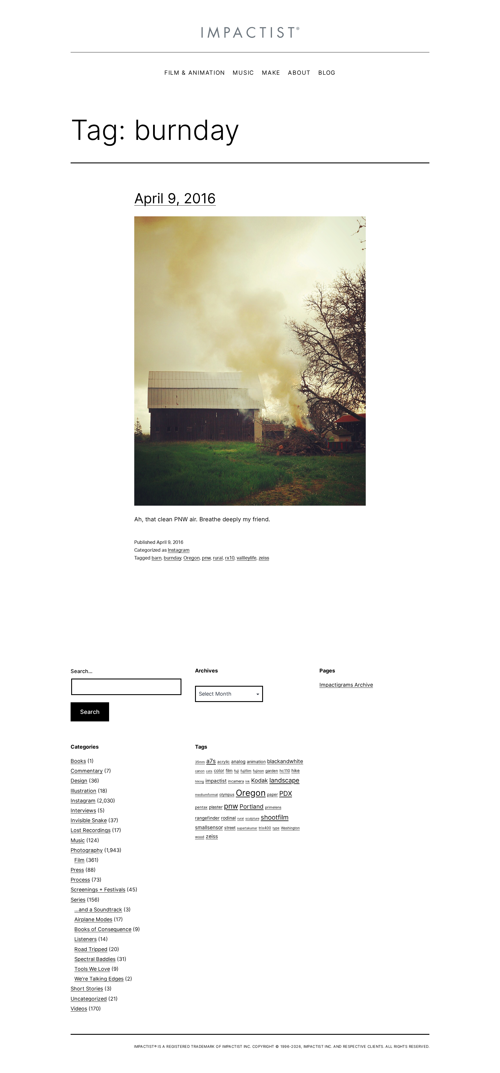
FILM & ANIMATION (194, 72)
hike (295, 770)
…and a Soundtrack (98, 909)
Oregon (191, 558)
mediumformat (206, 795)
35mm (200, 762)
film (229, 770)
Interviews (83, 810)
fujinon (258, 771)
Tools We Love (92, 969)
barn (156, 558)
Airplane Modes (93, 919)
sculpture (252, 818)
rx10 (229, 558)
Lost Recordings (91, 830)
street (230, 827)
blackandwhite (285, 761)
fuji (236, 771)
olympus (226, 794)
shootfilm (274, 817)
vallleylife (246, 558)
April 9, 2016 (175, 198)
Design (79, 781)
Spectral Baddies (94, 959)
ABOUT (299, 72)
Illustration (83, 791)
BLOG (327, 72)
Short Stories (87, 989)
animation (256, 761)
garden (271, 770)
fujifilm (245, 771)
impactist (216, 781)
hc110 (285, 770)
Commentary (87, 771)
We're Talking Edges (99, 979)
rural (218, 558)
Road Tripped (90, 949)
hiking (199, 781)
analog (238, 761)
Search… (82, 671)
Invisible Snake (89, 820)
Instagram (179, 550)
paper (272, 794)
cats (209, 771)
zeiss (264, 558)
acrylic (223, 761)
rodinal (228, 818)
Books (78, 761)
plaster (216, 807)
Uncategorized (89, 999)
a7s (211, 761)
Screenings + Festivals (98, 889)
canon (200, 771)
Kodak (259, 780)
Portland (252, 806)
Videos (79, 1009)
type (276, 828)
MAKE (271, 72)
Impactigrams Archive (346, 685)
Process (80, 880)
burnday (172, 558)
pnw (206, 558)
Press (77, 870)
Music (78, 840)
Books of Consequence (102, 929)
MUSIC (243, 72)
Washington (290, 828)
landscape (284, 780)
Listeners (85, 939)
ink (247, 781)
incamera (236, 781)
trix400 (265, 828)
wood (199, 837)
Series (78, 900)
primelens (273, 807)
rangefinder (207, 818)
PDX (285, 793)
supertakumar (247, 828)
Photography (87, 850)
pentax (201, 807)
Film (79, 860)
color (219, 770)
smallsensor (209, 827)
